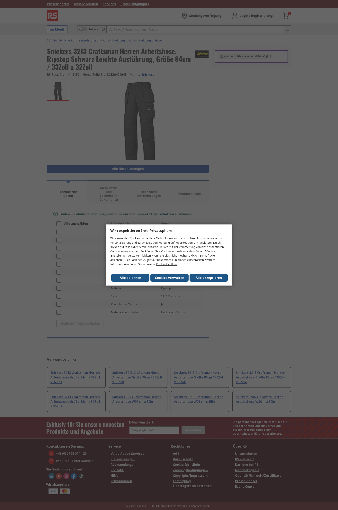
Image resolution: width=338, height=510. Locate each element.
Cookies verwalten (169, 278)
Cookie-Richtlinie (166, 264)
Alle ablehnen (130, 278)
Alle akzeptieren (209, 278)
